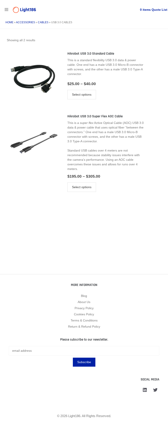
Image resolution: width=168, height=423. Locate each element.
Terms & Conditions (84, 320)
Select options (81, 94)
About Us (84, 302)
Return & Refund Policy (84, 326)
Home (9, 22)
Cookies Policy (84, 314)
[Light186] (24, 9)
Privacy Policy (84, 308)
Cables (43, 22)
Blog (84, 296)
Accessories (25, 22)
